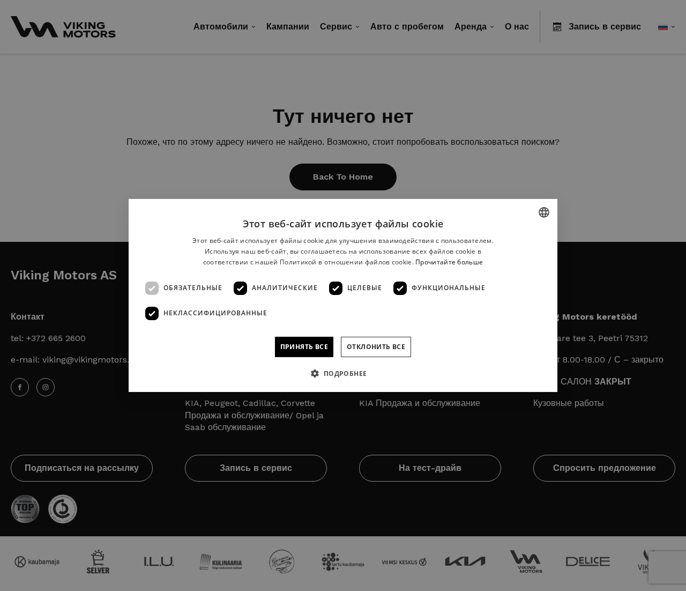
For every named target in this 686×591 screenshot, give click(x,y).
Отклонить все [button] (376, 346)
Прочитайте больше (449, 262)
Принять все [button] (304, 346)
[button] (343, 373)
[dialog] (343, 295)
